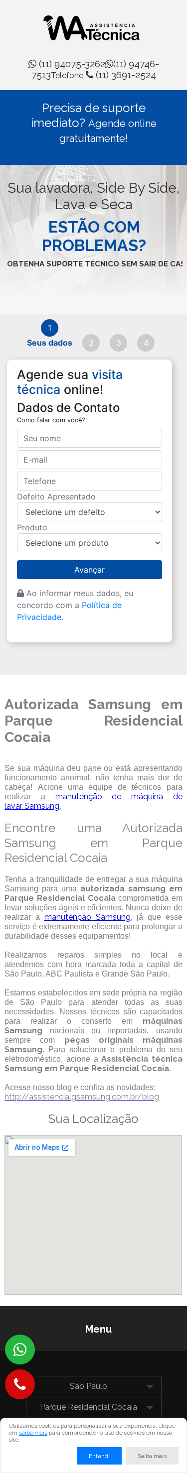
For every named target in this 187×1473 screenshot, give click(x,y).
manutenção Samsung (87, 917)
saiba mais (33, 1432)
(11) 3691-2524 (103, 74)
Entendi (99, 1456)
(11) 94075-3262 (70, 63)
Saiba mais (152, 1456)
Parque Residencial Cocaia (88, 1407)
